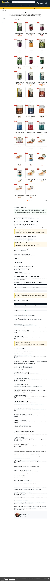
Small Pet (16, 5)
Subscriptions (42, 5)
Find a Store (37, 3)
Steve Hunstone (22, 515)
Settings (2, 579)
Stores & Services (35, 5)
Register (43, 3)
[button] (7, 22)
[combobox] (23, 2)
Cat (12, 5)
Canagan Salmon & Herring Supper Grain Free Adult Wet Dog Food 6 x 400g (31, 116)
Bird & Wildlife (22, 5)
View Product (19, 26)
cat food (20, 269)
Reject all (6, 579)
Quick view (18, 27)
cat (28, 217)
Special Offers (5, 5)
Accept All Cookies (11, 579)
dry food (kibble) (17, 254)
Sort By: (15, 19)
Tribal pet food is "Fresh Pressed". (35, 460)
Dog (9, 5)
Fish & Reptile (28, 5)
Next (46, 200)
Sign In (41, 3)
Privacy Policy (47, 578)
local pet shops (18, 315)
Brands (46, 5)
